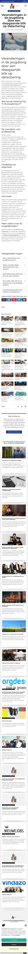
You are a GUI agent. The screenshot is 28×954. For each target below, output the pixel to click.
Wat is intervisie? (7, 721)
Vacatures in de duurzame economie (12, 634)
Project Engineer (7, 894)
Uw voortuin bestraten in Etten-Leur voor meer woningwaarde (7, 345)
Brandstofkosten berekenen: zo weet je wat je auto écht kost (6, 355)
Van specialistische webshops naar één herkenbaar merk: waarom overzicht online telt (7, 367)
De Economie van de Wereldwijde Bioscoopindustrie (19, 388)
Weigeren (14, 944)
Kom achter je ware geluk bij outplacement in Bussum (10, 808)
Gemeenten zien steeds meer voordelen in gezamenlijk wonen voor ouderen (13, 692)
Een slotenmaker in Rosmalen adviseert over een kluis (20, 345)
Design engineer (7, 750)
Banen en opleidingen (14, 11)
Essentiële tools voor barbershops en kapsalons (6, 388)
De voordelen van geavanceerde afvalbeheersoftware (19, 398)
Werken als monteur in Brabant (11, 663)
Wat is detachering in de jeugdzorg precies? (14, 259)
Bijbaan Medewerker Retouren (11, 836)
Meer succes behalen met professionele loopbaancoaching (13, 779)
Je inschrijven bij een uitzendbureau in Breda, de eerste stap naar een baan (13, 866)
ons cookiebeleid (16, 935)
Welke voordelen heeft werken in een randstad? (13, 605)
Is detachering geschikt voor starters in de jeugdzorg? (14, 291)
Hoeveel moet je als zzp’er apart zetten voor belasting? (6, 323)
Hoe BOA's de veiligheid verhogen (12, 460)
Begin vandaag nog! (14, 416)
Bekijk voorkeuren (14, 948)
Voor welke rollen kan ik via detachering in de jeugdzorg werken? (14, 283)
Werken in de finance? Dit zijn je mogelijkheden (11, 490)
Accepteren (14, 940)
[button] (25, 925)
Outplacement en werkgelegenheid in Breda (13, 577)
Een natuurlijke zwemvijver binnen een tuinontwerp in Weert (6, 335)
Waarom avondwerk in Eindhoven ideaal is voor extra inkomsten (14, 519)
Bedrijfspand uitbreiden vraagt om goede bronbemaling (20, 335)
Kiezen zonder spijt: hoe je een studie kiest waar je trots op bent (12, 548)
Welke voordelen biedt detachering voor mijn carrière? (14, 267)
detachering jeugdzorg (11, 235)
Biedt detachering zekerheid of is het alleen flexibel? (14, 275)
